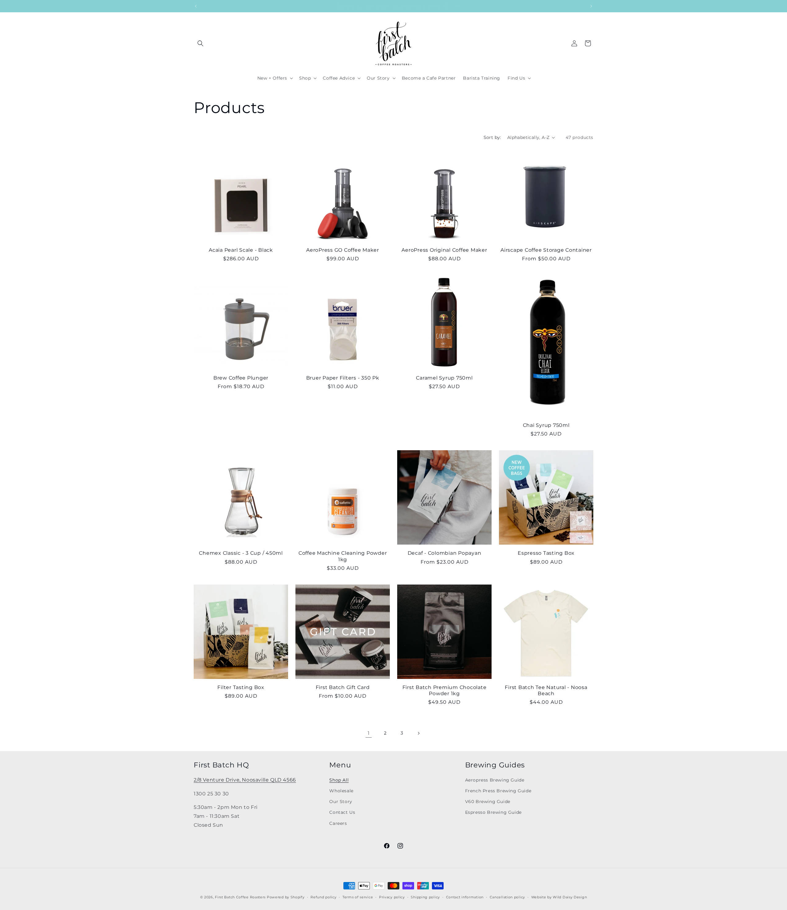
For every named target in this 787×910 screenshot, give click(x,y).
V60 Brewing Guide (487, 801)
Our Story (340, 801)
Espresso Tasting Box (546, 553)
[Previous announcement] (196, 6)
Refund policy (323, 897)
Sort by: (492, 137)
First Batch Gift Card (343, 687)
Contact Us (342, 812)
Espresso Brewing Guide (493, 812)
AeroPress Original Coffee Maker (444, 250)
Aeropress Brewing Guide (494, 780)
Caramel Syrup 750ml (444, 378)
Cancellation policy (507, 897)
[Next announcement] (591, 6)
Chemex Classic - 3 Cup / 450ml (241, 553)
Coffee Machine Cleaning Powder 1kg (343, 556)
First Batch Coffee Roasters (240, 897)
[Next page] (418, 733)
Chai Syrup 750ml (546, 425)
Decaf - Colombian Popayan (444, 553)
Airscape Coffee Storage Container (546, 250)
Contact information (465, 897)
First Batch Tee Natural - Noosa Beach (546, 690)
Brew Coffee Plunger (240, 378)
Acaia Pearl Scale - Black (241, 250)
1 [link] (369, 733)
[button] (200, 43)
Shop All (339, 780)
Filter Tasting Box (240, 687)
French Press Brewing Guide (498, 791)
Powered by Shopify (286, 897)
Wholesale (341, 791)
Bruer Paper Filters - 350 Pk (342, 378)
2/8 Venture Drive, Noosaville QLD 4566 (245, 780)
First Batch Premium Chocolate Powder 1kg (444, 690)
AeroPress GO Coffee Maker (342, 250)
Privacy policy (392, 897)
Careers (338, 823)
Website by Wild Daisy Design (559, 897)
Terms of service (357, 897)
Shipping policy (425, 897)
